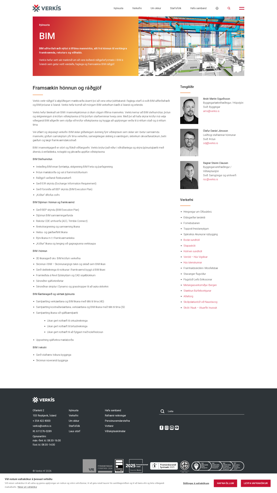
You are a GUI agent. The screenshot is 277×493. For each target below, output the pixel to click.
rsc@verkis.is (210, 179)
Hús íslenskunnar (193, 262)
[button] (229, 8)
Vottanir (109, 425)
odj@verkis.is (210, 143)
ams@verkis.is (211, 111)
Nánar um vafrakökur (27, 487)
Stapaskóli (189, 245)
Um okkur (156, 8)
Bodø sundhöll (192, 239)
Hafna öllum (225, 483)
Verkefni (137, 8)
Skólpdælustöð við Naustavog (200, 301)
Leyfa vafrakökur (256, 483)
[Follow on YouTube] (177, 428)
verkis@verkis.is (42, 425)
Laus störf (74, 431)
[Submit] (162, 411)
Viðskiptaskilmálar (115, 431)
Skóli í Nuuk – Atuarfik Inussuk (200, 307)
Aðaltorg (188, 296)
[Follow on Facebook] (161, 428)
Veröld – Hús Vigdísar (196, 256)
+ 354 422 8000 (41, 420)
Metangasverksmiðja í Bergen (200, 285)
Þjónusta (118, 8)
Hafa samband (198, 8)
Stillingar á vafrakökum (196, 483)
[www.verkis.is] (47, 8)
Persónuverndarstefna (117, 420)
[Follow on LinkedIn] (172, 428)
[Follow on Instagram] (166, 428)
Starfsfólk (175, 8)
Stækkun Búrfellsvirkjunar (197, 290)
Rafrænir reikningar (115, 415)
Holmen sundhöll (193, 251)
